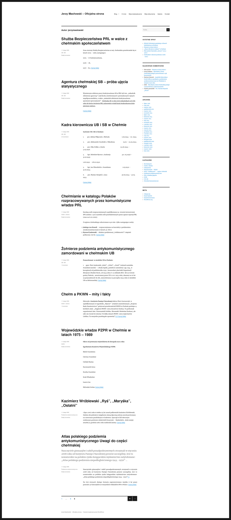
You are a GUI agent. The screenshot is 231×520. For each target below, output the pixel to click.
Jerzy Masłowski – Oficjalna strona (82, 13)
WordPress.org (148, 199)
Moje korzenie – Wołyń (151, 169)
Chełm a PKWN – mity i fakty (86, 294)
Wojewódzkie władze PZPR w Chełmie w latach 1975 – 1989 (96, 332)
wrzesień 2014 (148, 113)
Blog (115, 14)
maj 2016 (146, 105)
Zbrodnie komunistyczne (151, 181)
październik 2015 (149, 109)
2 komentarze (64, 137)
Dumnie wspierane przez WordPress (93, 512)
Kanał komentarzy (149, 198)
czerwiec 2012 (148, 134)
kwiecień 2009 (148, 147)
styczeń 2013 (147, 130)
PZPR (63, 344)
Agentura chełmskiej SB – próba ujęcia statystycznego (94, 84)
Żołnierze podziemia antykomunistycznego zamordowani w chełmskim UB (97, 250)
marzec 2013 (147, 128)
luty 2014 (146, 120)
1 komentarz (64, 265)
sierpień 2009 (148, 143)
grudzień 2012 (148, 132)
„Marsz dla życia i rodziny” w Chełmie (155, 49)
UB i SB (63, 53)
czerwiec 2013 (148, 124)
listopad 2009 (148, 139)
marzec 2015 (147, 111)
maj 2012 (146, 136)
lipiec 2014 (147, 115)
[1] (117, 316)
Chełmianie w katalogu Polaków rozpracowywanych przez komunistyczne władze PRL (96, 200)
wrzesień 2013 (148, 122)
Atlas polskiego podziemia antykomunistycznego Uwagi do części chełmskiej (94, 441)
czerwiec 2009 (148, 145)
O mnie (124, 14)
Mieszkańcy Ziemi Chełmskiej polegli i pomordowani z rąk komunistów (155, 73)
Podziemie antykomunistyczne (69, 415)
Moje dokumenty (149, 14)
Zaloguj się (147, 194)
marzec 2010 (147, 137)
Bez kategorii (148, 164)
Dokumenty (147, 167)
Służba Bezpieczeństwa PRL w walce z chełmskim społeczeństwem (94, 41)
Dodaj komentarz (65, 55)
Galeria (160, 14)
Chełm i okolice (65, 214)
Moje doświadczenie (135, 14)
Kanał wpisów (148, 196)
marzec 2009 (148, 149)
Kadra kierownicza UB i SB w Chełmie (93, 124)
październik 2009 (149, 141)
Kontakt (167, 14)
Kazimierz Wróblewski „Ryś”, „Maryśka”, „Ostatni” (96, 403)
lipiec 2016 (147, 103)
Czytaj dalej (95, 68)
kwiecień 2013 (148, 126)
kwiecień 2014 (148, 117)
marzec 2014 (147, 118)
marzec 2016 (147, 107)
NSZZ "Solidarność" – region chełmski (155, 171)
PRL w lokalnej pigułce (150, 175)
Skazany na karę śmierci (151, 47)
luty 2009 (146, 151)
